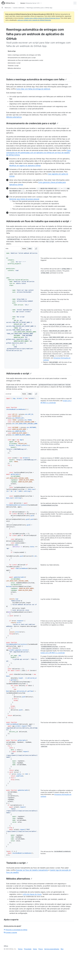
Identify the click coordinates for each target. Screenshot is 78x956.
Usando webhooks (19, 7)
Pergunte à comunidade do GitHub (16, 930)
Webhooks (8, 7)
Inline (30, 248)
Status (35, 949)
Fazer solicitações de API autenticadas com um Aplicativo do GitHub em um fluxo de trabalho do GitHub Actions (38, 152)
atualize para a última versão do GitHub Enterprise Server (42, 18)
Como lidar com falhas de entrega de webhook (33, 89)
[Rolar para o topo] (74, 952)
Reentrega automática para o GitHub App (39, 7)
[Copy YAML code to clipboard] (36, 248)
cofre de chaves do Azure (32, 894)
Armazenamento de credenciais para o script (31, 123)
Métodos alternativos (14, 117)
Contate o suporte (11, 932)
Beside (24, 248)
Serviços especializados (51, 949)
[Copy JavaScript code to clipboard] (36, 394)
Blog (62, 949)
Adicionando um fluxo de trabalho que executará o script (37, 221)
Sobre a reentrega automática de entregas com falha (35, 79)
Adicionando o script (17, 373)
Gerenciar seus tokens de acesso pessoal (24, 199)
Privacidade (27, 949)
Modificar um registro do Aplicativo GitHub (25, 165)
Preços (40, 949)
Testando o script (16, 863)
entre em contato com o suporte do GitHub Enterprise (34, 20)
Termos (20, 949)
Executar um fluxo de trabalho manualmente (32, 870)
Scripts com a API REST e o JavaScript (53, 652)
